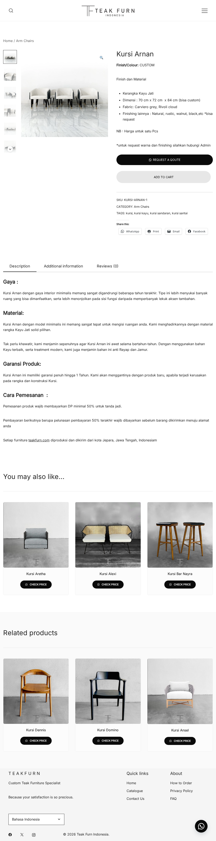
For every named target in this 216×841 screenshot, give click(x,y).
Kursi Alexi (108, 574)
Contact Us (135, 798)
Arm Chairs (25, 41)
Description (19, 266)
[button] (101, 58)
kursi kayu (141, 213)
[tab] (19, 266)
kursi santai (180, 213)
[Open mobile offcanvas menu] (205, 10)
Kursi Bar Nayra (180, 574)
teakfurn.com (39, 440)
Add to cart (164, 177)
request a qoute (166, 159)
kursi (129, 213)
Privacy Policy (181, 791)
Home (8, 41)
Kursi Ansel (180, 730)
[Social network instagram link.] (33, 834)
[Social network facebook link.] (10, 834)
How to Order (181, 783)
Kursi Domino (108, 730)
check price (38, 584)
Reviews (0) (108, 266)
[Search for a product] (11, 10)
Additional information (63, 266)
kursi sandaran (160, 213)
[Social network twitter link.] (22, 834)
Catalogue (135, 791)
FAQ (173, 798)
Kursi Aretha (36, 574)
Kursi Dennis (36, 730)
